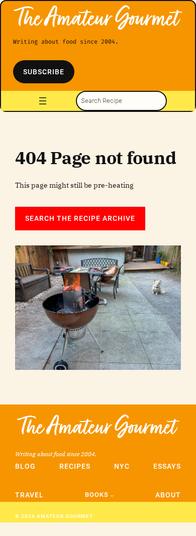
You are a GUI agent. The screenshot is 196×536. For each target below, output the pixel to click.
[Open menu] (43, 101)
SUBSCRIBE (43, 72)
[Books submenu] (112, 495)
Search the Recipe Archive (80, 218)
